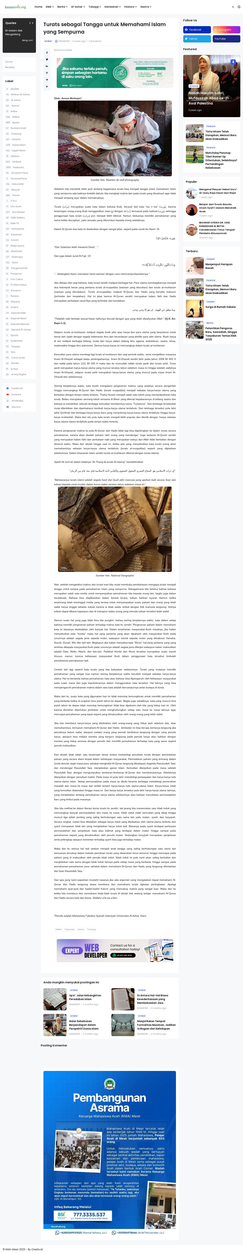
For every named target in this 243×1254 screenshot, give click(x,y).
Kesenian (14, 234)
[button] (233, 7)
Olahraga (14, 257)
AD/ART (13, 89)
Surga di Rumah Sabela (220, 307)
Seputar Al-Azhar (18, 329)
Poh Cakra (15, 279)
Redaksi (10, 67)
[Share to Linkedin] (47, 66)
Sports (12, 335)
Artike (11, 111)
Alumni (12, 105)
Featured (14, 167)
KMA (48, 7)
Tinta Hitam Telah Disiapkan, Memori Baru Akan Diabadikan (220, 135)
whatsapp (17, 400)
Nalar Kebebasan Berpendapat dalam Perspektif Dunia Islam (84, 1024)
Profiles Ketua (16, 284)
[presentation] (30, 23)
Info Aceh (14, 206)
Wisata (12, 363)
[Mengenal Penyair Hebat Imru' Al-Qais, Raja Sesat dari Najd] (191, 193)
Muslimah (14, 251)
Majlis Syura (15, 245)
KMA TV (12, 223)
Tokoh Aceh (15, 357)
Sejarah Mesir (16, 318)
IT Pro (12, 201)
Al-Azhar (77, 7)
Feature (129, 7)
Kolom (12, 240)
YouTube (220, 39)
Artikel (12, 117)
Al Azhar (13, 100)
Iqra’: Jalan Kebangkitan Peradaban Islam (85, 997)
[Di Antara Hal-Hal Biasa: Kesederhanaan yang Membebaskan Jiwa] (122, 999)
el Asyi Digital (16, 374)
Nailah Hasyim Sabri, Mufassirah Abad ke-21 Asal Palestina (208, 98)
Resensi (13, 301)
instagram (224, 29)
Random (13, 290)
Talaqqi (94, 7)
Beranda (59, 50)
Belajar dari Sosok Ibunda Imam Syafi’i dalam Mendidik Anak (217, 208)
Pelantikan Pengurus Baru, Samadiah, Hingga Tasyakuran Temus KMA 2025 (221, 333)
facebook (17, 388)
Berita (61, 7)
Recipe (13, 296)
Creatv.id (37, 1249)
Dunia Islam (16, 145)
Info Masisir (15, 212)
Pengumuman (17, 268)
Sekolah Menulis (17, 324)
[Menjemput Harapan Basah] (195, 266)
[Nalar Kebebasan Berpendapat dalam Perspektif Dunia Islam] (55, 1025)
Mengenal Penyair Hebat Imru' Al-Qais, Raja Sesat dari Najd (218, 191)
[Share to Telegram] (47, 79)
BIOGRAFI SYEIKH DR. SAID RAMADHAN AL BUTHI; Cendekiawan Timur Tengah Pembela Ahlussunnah (217, 228)
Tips (10, 352)
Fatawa (12, 156)
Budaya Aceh (16, 128)
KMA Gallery (15, 217)
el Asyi (12, 369)
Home (38, 7)
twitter (193, 39)
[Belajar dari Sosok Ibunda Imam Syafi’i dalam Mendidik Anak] (191, 210)
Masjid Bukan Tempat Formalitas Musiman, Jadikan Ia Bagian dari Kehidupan (156, 1024)
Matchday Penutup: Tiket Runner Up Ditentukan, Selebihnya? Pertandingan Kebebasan (221, 160)
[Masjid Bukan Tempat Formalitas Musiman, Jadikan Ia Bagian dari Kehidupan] (122, 1025)
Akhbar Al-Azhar (18, 94)
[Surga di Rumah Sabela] (195, 308)
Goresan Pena (17, 173)
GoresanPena (17, 178)
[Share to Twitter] (47, 59)
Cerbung (13, 133)
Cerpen (13, 139)
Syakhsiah (14, 340)
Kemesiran (111, 7)
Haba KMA (15, 184)
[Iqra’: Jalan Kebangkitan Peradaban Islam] (55, 999)
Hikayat (13, 189)
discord (16, 407)
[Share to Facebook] (47, 52)
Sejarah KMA (16, 313)
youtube (16, 394)
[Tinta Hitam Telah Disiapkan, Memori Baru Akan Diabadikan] (195, 133)
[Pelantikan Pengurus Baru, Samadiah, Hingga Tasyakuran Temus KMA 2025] (195, 330)
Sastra (144, 7)
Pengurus (14, 273)
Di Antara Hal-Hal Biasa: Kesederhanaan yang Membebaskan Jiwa (153, 999)
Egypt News (15, 150)
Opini (12, 262)
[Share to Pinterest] (47, 72)
